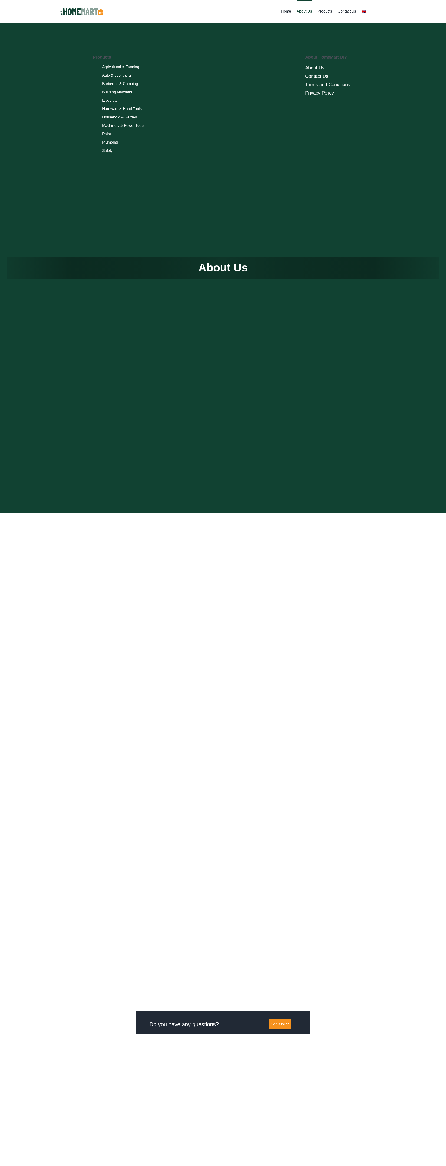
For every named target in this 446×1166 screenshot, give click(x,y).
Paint (106, 134)
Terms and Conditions (327, 84)
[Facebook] (113, 33)
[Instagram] (121, 33)
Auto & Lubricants (116, 75)
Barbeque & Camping (120, 84)
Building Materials (117, 92)
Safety (107, 151)
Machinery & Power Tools (123, 125)
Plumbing (110, 142)
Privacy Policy (319, 92)
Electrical (110, 100)
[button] (372, 11)
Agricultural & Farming (120, 67)
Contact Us (316, 76)
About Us (314, 67)
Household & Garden (119, 117)
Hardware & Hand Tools (122, 109)
